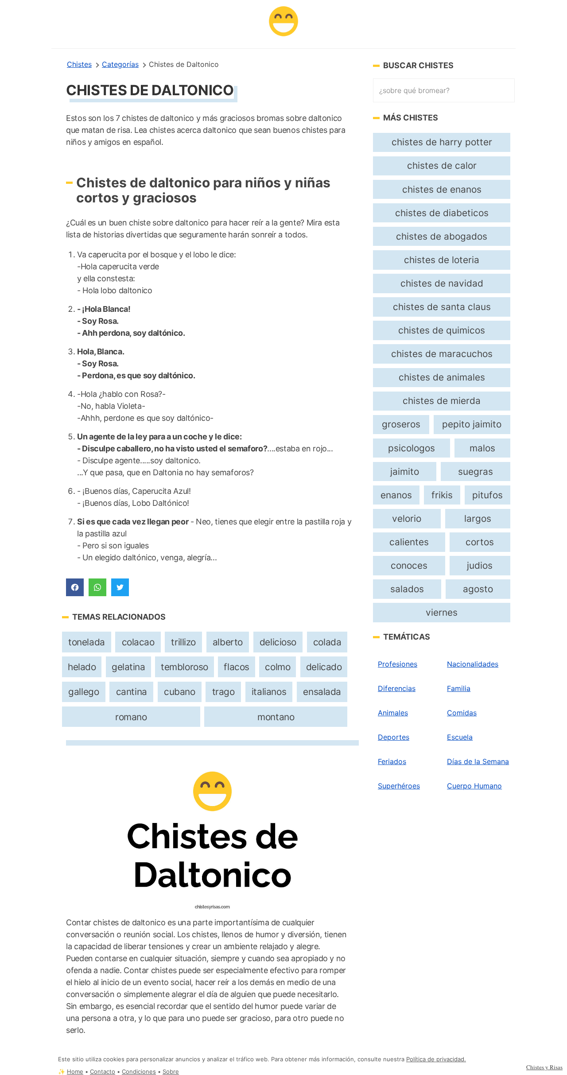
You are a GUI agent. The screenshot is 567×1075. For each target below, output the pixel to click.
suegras (475, 471)
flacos (236, 666)
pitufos (487, 495)
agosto (478, 588)
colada (327, 642)
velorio (406, 518)
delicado (324, 666)
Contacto (102, 1071)
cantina (131, 691)
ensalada (322, 691)
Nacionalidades (472, 664)
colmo (277, 666)
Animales (393, 712)
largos (477, 518)
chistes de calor (442, 165)
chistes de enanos (442, 189)
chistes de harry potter (442, 141)
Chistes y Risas (544, 1067)
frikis (442, 495)
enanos (396, 495)
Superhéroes (399, 785)
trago (223, 691)
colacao (138, 642)
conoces (409, 565)
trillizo (183, 642)
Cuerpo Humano (474, 785)
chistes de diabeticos (442, 212)
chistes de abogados (441, 236)
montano (275, 716)
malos (482, 448)
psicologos (411, 448)
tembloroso (184, 666)
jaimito (404, 471)
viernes (442, 612)
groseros (401, 424)
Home (75, 1071)
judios (480, 565)
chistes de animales (442, 377)
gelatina (128, 666)
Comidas (462, 712)
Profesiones (397, 664)
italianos (269, 691)
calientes (409, 541)
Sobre (171, 1071)
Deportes (393, 737)
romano (131, 716)
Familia (458, 688)
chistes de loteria (441, 259)
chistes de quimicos (441, 330)
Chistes (79, 64)
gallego (83, 691)
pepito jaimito (471, 424)
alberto (228, 642)
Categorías (120, 64)
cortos (480, 541)
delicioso (278, 642)
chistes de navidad (441, 283)
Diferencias (397, 688)
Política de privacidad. (436, 1059)
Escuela (460, 737)
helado (82, 666)
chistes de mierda (442, 400)
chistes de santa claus (442, 306)
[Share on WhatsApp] (97, 587)
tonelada (86, 642)
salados (407, 588)
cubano (179, 691)
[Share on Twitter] (120, 587)
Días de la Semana (478, 761)
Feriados (392, 761)
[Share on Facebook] (75, 587)
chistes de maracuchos (442, 353)
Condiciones (139, 1071)
